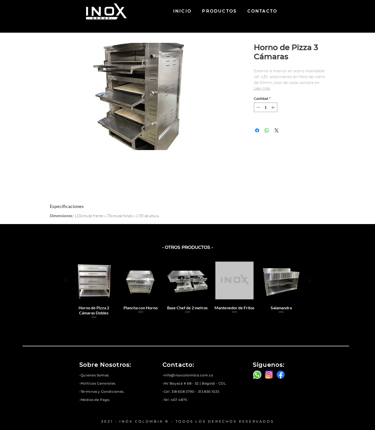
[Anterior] (65, 280)
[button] (94, 375)
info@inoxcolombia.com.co (188, 375)
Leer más (262, 88)
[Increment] (273, 107)
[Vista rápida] (94, 280)
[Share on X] (276, 130)
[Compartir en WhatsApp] (267, 130)
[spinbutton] (265, 107)
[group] (187, 291)
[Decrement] (258, 107)
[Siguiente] (309, 280)
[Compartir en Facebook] (257, 130)
